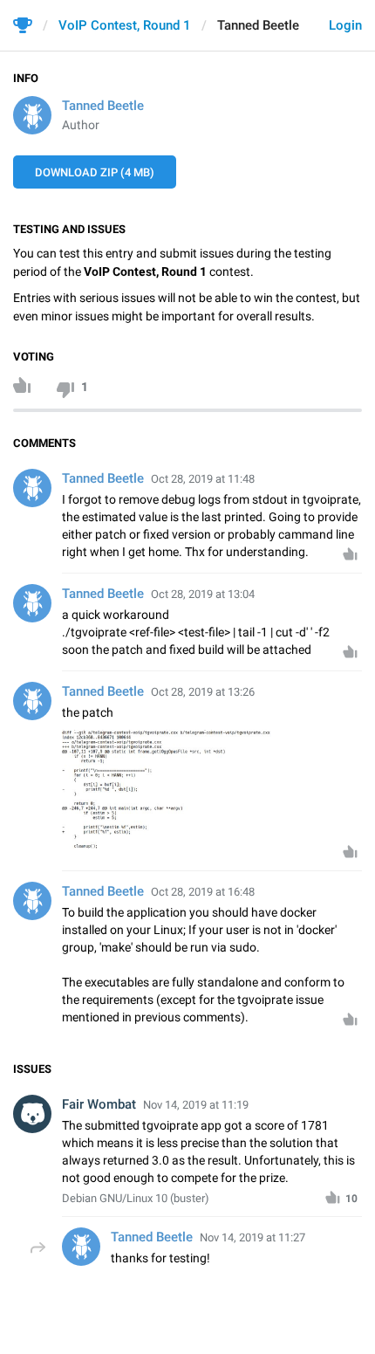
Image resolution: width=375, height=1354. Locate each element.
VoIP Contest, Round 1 (124, 25)
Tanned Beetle (103, 105)
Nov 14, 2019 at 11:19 (196, 1104)
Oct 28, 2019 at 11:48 (203, 478)
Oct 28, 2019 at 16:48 (203, 891)
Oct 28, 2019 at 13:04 (203, 594)
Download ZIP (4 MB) (94, 172)
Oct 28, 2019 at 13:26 (203, 691)
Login (345, 25)
